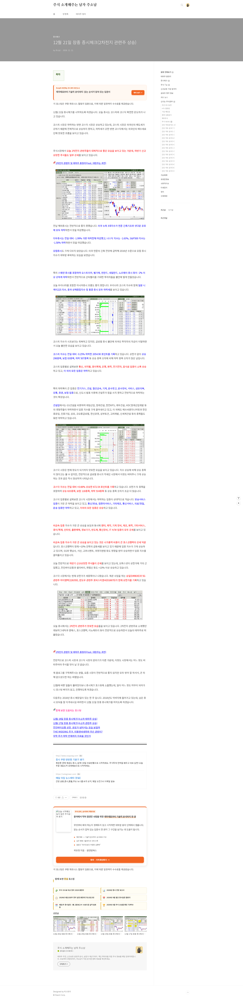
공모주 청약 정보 (167, 93)
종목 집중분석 (166, 115)
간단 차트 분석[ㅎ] (168, 171)
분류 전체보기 (166, 72)
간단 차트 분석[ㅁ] (168, 141)
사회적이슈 (165, 183)
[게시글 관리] (65, 797)
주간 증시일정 (166, 105)
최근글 (163, 210)
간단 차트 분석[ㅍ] (168, 167)
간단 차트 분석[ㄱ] (168, 128)
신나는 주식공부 (167, 101)
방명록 (65, 13)
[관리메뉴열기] (238, 498)
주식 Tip (164, 84)
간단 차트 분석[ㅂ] (168, 144)
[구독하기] (238, 503)
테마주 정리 (81, 13)
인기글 (170, 210)
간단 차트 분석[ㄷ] (168, 135)
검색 (182, 5)
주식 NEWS (166, 121)
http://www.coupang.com (67, 756)
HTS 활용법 (166, 108)
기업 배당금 (166, 111)
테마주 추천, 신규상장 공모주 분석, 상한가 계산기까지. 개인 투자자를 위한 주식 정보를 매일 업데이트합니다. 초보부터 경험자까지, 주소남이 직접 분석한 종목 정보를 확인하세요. (96, 957)
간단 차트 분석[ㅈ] (168, 154)
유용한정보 (165, 179)
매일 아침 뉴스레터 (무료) (68, 777)
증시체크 (164, 80)
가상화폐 (164, 175)
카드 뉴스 (164, 97)
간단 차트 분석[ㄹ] (168, 138)
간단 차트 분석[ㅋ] (168, 161)
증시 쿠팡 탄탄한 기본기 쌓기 (70, 759)
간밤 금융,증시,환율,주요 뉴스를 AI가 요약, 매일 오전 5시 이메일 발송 (85, 781)
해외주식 (165, 118)
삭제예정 (164, 196)
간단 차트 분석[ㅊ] (168, 158)
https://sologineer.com (66, 774)
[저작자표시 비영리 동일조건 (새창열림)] (83, 798)
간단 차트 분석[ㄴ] (168, 131)
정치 (162, 191)
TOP (188, 992)
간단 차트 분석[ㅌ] (168, 164)
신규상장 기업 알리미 (169, 89)
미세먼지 (164, 187)
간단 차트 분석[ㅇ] (168, 151)
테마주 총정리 (166, 76)
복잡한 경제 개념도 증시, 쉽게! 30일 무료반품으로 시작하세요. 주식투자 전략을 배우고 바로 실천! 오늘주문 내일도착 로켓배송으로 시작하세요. (99, 764)
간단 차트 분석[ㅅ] (168, 148)
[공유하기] (62, 797)
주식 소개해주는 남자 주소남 (75, 5)
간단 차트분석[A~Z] (169, 125)
